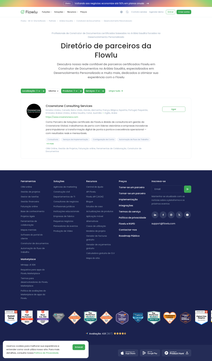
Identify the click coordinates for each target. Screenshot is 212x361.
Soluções (58, 12)
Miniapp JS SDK (28, 264)
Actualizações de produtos (99, 211)
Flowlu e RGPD (127, 223)
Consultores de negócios (66, 201)
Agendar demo (156, 12)
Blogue (89, 201)
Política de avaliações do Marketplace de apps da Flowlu (33, 294)
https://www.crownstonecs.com (62, 117)
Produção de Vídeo (63, 231)
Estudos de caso (94, 206)
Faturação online (29, 206)
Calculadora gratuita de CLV (100, 253)
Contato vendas (139, 12)
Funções (46, 12)
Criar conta (183, 12)
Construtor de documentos (35, 243)
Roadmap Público (129, 235)
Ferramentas (28, 181)
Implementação (128, 199)
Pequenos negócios (63, 221)
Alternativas (92, 221)
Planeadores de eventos (66, 226)
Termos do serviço (130, 211)
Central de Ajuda (94, 186)
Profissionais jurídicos (64, 206)
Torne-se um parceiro (132, 187)
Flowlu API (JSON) (95, 196)
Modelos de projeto (96, 231)
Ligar (173, 109)
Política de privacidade (132, 217)
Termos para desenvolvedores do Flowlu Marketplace (34, 282)
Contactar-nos (128, 229)
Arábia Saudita (66, 21)
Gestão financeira (30, 201)
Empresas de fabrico (64, 216)
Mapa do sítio (93, 258)
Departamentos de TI (64, 196)
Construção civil (62, 191)
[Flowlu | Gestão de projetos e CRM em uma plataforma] (29, 12)
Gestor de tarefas (30, 196)
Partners (52, 21)
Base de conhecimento (32, 211)
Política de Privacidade (46, 352)
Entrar (170, 12)
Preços (83, 12)
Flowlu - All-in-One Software (33, 21)
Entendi (79, 347)
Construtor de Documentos (88, 21)
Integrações (126, 205)
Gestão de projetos (30, 191)
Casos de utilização (96, 226)
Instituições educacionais (66, 211)
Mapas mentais (28, 229)
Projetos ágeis (28, 216)
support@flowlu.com (163, 223)
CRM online (26, 186)
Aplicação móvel (94, 216)
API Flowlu (91, 191)
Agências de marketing (65, 186)
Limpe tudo (114, 90)
